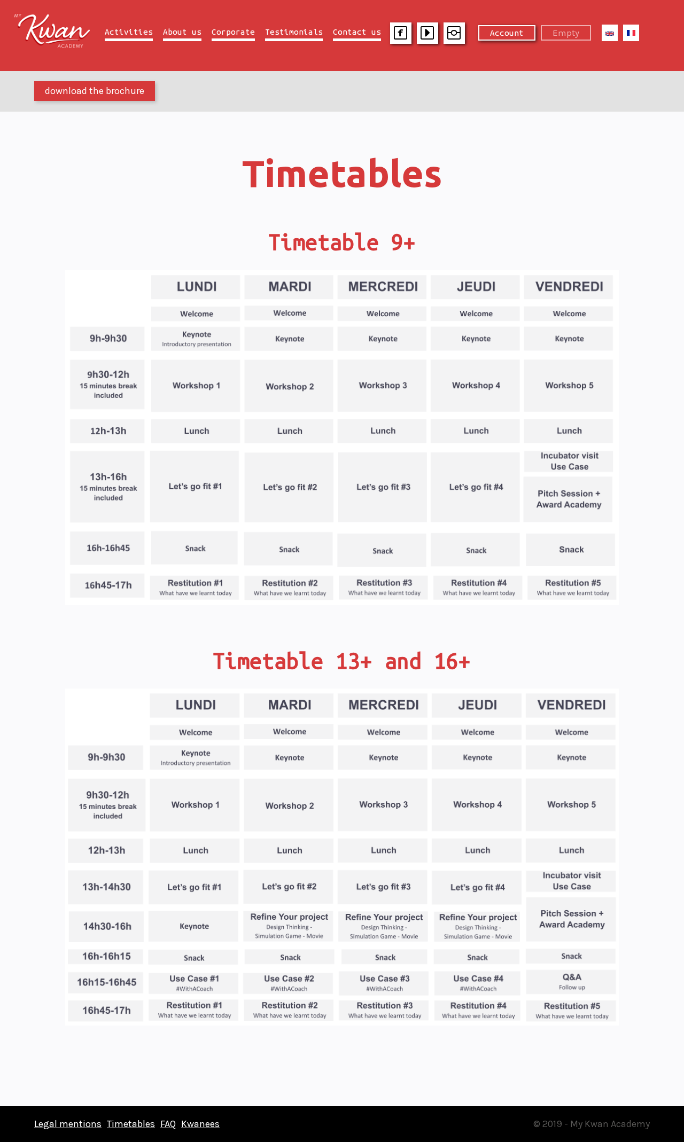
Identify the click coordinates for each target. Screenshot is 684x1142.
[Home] (57, 45)
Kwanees (200, 1124)
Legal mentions (68, 1124)
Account (507, 32)
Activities (129, 31)
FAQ (168, 1124)
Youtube (427, 33)
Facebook (400, 33)
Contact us (357, 31)
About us (182, 31)
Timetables (131, 1124)
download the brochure (94, 91)
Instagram (454, 33)
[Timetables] (609, 32)
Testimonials (294, 31)
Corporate (233, 31)
